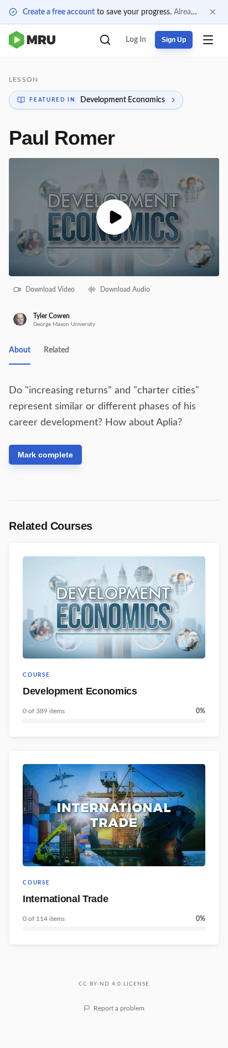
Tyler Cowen (51, 316)
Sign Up (174, 40)
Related (56, 350)
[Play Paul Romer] (114, 217)
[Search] (105, 39)
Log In (136, 40)
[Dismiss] (212, 12)
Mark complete (45, 454)
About (19, 350)
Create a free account (59, 12)
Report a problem (119, 1008)
